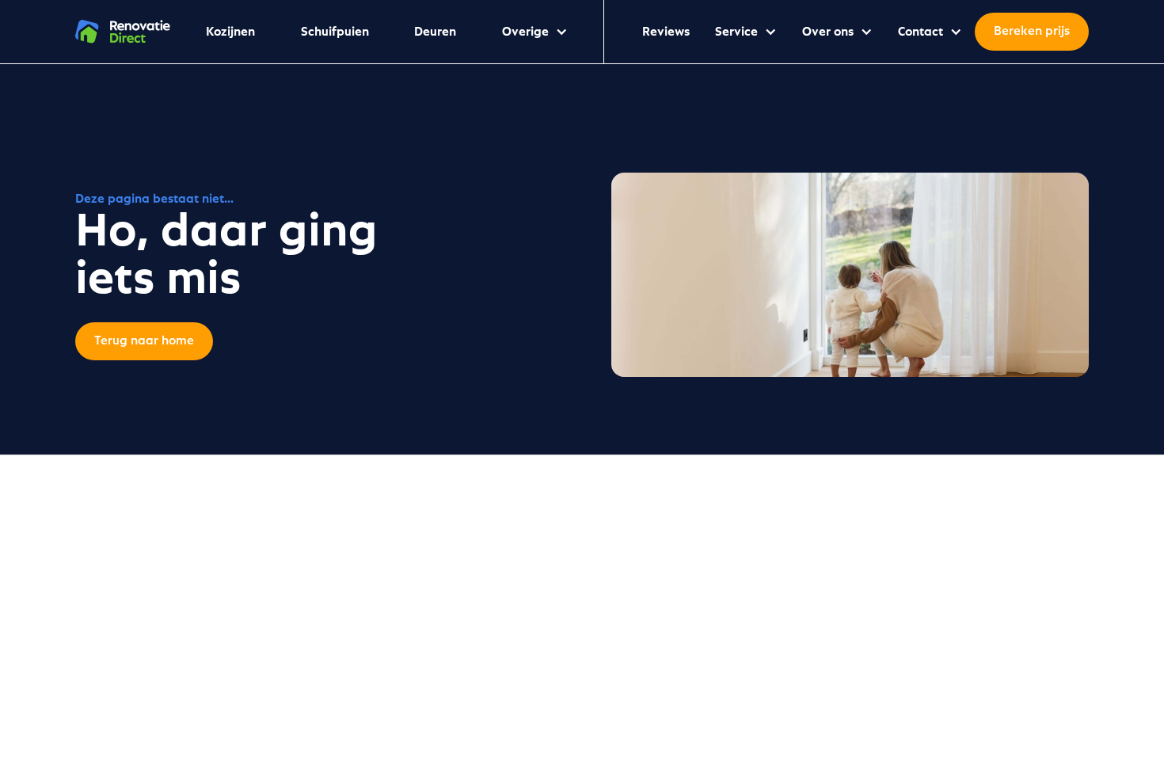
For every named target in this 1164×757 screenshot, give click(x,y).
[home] (122, 32)
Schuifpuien (335, 31)
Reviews (666, 31)
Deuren (435, 31)
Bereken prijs (1032, 31)
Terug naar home (144, 341)
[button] (534, 32)
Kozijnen (230, 31)
